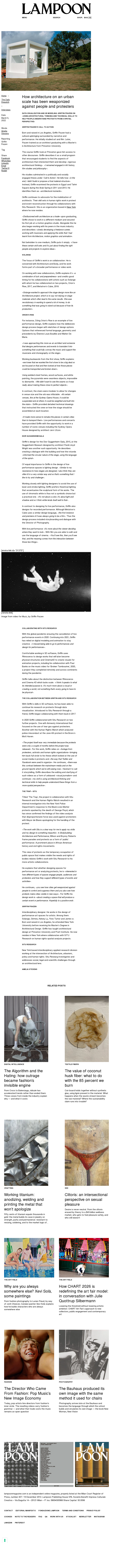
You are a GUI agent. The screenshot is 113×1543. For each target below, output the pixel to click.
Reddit (4, 171)
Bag (87, 18)
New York (71, 207)
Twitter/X (5, 169)
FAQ (40, 1517)
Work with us (56, 1517)
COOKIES (8, 1517)
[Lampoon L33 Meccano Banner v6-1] (56, 1464)
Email (3, 166)
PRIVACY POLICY (93, 1511)
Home (3, 96)
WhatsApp (6, 161)
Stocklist (71, 1517)
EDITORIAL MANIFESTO (26, 1511)
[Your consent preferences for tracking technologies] (4, 1540)
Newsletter (85, 1517)
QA (46, 1517)
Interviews (5, 110)
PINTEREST (20, 1523)
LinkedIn (5, 164)
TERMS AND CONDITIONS (73, 1511)
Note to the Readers (25, 1517)
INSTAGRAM (99, 1517)
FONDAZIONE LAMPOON (48, 1511)
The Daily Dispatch (5, 101)
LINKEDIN (8, 1523)
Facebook (5, 159)
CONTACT (8, 1511)
